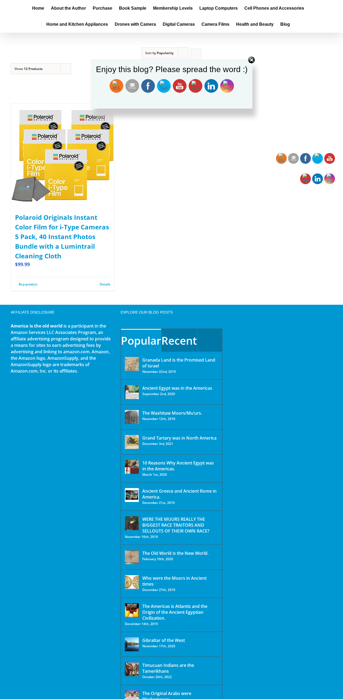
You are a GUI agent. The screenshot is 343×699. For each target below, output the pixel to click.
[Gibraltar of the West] (132, 644)
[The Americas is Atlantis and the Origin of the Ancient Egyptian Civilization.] (132, 610)
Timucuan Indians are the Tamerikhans (168, 668)
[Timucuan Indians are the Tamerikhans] (132, 669)
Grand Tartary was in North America (179, 438)
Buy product (28, 284)
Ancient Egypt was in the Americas (177, 388)
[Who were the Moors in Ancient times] (132, 582)
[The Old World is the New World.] (132, 557)
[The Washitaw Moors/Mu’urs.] (132, 417)
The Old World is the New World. (175, 553)
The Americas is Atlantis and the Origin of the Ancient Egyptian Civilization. (174, 612)
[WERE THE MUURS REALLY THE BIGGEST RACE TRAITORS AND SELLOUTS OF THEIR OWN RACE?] (132, 523)
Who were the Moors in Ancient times (174, 581)
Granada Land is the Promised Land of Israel (178, 363)
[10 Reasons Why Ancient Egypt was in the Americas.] (132, 467)
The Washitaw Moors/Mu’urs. (172, 413)
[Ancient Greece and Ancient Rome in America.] (132, 495)
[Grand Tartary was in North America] (132, 442)
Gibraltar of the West (163, 640)
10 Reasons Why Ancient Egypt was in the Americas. (178, 466)
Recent (179, 340)
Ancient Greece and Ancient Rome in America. (179, 494)
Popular (141, 340)
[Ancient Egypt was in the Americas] (132, 392)
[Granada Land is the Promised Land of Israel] (132, 364)
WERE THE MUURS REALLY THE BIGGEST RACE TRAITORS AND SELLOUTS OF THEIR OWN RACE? (175, 525)
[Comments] (209, 340)
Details (105, 284)
